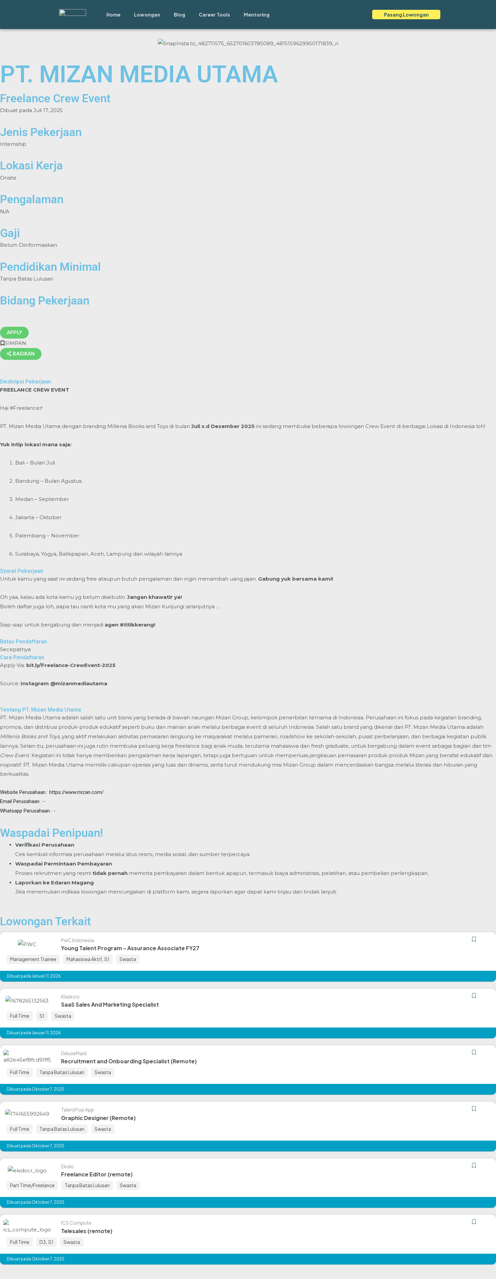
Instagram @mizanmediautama (64, 683)
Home (113, 14)
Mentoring (257, 14)
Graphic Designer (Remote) (98, 1117)
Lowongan (147, 14)
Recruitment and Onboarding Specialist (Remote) (129, 1061)
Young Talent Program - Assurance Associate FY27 (130, 948)
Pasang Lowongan (406, 14)
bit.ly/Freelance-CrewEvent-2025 (70, 665)
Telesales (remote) (86, 1230)
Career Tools (214, 14)
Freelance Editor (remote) (97, 1174)
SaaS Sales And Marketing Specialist (110, 1004)
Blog (179, 14)
